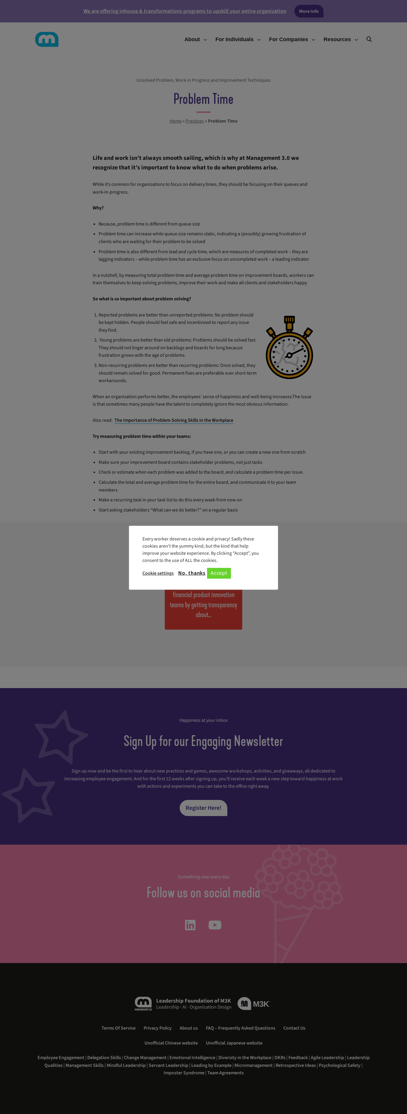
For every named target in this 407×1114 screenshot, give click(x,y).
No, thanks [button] (192, 573)
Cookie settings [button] (158, 573)
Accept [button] (219, 573)
